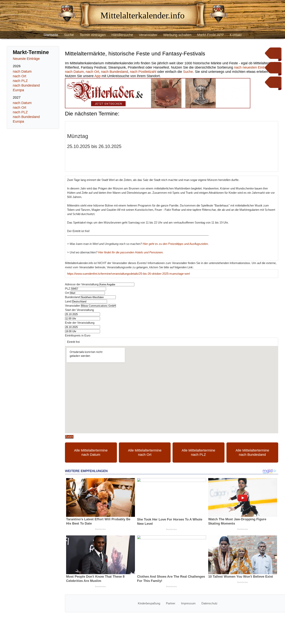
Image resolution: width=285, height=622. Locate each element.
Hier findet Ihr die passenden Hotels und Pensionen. (130, 252)
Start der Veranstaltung (79, 309)
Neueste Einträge (26, 59)
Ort (67, 292)
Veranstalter (148, 35)
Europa (18, 90)
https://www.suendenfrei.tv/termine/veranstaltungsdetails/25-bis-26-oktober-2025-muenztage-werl (128, 273)
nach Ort (19, 76)
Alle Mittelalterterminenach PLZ (198, 452)
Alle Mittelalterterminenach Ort (145, 452)
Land (68, 301)
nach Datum (22, 71)
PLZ (67, 288)
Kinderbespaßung (149, 603)
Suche (69, 35)
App (97, 76)
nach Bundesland (26, 85)
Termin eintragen (93, 35)
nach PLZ (20, 81)
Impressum (188, 603)
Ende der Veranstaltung (79, 322)
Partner (170, 603)
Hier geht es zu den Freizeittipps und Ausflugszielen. (176, 243)
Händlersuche (122, 35)
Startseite (50, 35)
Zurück (69, 436)
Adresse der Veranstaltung (81, 284)
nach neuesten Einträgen (253, 67)
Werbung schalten (177, 35)
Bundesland (72, 297)
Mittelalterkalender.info (142, 15)
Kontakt (236, 35)
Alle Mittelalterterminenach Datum (91, 452)
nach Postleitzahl (143, 72)
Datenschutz (209, 603)
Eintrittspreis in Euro (77, 335)
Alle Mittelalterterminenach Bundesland (252, 452)
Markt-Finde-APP (210, 35)
